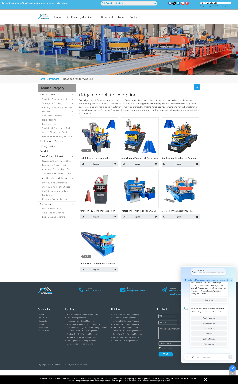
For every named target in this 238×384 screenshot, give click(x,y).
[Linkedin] (178, 3)
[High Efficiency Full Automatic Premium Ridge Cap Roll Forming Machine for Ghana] (99, 136)
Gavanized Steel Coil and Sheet (57, 161)
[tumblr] (187, 3)
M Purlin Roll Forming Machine (126, 321)
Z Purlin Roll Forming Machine (126, 324)
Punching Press (49, 124)
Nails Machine (49, 120)
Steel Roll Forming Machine (55, 99)
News (41, 324)
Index (84, 365)
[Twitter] (174, 3)
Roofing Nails (49, 195)
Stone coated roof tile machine (80, 344)
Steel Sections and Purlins (55, 191)
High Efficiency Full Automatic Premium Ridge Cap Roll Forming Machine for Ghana (96, 158)
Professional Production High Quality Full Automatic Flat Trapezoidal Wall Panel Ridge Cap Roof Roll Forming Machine (139, 211)
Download (43, 327)
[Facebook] (170, 3)
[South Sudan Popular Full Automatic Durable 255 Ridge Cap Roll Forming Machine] (180, 136)
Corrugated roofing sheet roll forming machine (87, 327)
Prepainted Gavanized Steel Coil (58, 165)
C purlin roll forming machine (125, 318)
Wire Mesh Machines (52, 116)
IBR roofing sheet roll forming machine (83, 324)
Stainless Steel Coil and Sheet (56, 173)
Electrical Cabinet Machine (55, 199)
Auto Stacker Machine (53, 213)
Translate (221, 6)
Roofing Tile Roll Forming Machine (82, 334)
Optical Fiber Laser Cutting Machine (59, 132)
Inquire (96, 164)
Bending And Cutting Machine (57, 108)
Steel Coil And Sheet (51, 156)
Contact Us (44, 331)
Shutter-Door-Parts (51, 209)
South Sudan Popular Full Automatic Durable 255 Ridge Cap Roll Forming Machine (180, 158)
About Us (43, 318)
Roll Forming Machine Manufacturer (82, 314)
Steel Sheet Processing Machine (57, 128)
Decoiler (46, 112)
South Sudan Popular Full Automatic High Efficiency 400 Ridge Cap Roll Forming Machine (139, 158)
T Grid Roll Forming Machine (125, 327)
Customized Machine (52, 141)
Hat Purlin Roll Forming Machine (127, 331)
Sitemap (78, 365)
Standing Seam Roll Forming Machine (83, 331)
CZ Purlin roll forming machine (126, 314)
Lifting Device (47, 146)
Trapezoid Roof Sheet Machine (80, 321)
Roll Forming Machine (76, 318)
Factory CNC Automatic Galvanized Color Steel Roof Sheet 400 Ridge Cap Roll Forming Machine (98, 264)
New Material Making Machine (57, 136)
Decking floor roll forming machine (81, 341)
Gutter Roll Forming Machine (125, 341)
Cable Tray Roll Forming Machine (127, 334)
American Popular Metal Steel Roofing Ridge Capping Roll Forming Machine (99, 211)
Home (41, 314)
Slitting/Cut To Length (53, 103)
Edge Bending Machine (53, 217)
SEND (166, 354)
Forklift (44, 151)
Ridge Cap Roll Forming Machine (81, 337)
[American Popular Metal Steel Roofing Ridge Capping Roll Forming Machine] (99, 189)
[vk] (182, 3)
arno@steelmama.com (137, 290)
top (232, 372)
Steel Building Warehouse (54, 183)
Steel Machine (48, 94)
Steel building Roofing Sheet (56, 187)
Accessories (46, 204)
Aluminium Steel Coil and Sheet (57, 169)
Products (43, 321)
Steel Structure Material (53, 178)
